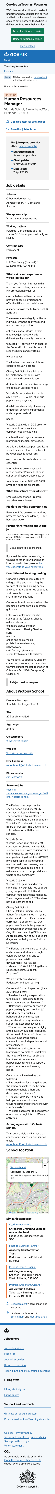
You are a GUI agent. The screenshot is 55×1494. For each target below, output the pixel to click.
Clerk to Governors (20, 1224)
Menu (7, 71)
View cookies (27, 46)
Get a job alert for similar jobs (28, 121)
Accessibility (38, 1437)
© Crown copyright (27, 1486)
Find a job (9, 1353)
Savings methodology (16, 1441)
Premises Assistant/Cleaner (25, 1284)
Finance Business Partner (23, 1245)
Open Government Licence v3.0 (22, 1460)
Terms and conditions (16, 1437)
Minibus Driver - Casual (22, 1267)
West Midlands (38, 1316)
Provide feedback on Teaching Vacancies (27, 1419)
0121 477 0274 (14, 777)
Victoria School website (19, 753)
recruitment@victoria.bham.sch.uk (26, 765)
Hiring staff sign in (14, 1389)
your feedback (40, 77)
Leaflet (13, 1213)
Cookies (9, 1432)
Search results (21, 86)
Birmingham (17, 1316)
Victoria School (18, 1167)
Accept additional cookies (27, 31)
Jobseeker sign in (14, 1348)
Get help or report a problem (20, 1413)
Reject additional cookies (27, 39)
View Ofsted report (17, 741)
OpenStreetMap (32, 1213)
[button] (31, 1186)
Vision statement (14, 1445)
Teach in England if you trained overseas (27, 1370)
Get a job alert (19, 1303)
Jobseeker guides (14, 1359)
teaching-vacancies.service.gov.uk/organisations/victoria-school (27, 793)
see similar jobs (28, 146)
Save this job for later (23, 129)
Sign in (7, 60)
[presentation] (27, 1185)
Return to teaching (15, 1365)
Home (7, 86)
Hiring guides (11, 1395)
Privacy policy (24, 1432)
